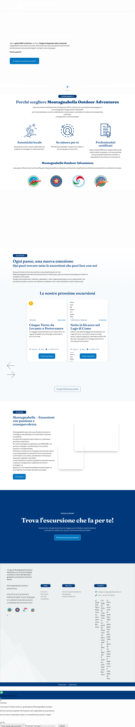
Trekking (32, 320)
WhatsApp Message (32, 726)
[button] (67, 365)
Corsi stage (75, 320)
